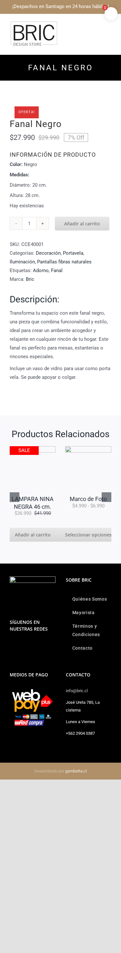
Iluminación (22, 262)
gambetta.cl (76, 771)
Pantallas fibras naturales (64, 262)
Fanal (57, 270)
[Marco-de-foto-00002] (24, 448)
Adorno (41, 270)
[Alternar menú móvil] (108, 24)
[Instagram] (12, 645)
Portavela (73, 253)
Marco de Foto (24, 499)
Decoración (48, 253)
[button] (14, 497)
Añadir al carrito (82, 224)
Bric (30, 279)
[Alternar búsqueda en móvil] (97, 24)
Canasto (80, 458)
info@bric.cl (77, 690)
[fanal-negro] (60, 104)
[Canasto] (80, 448)
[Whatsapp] (20, 645)
